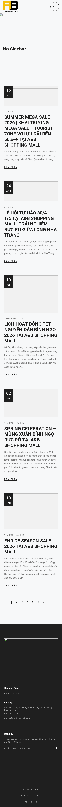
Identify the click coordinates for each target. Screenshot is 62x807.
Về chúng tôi (31, 790)
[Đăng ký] (56, 748)
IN (31, 802)
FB (26, 802)
